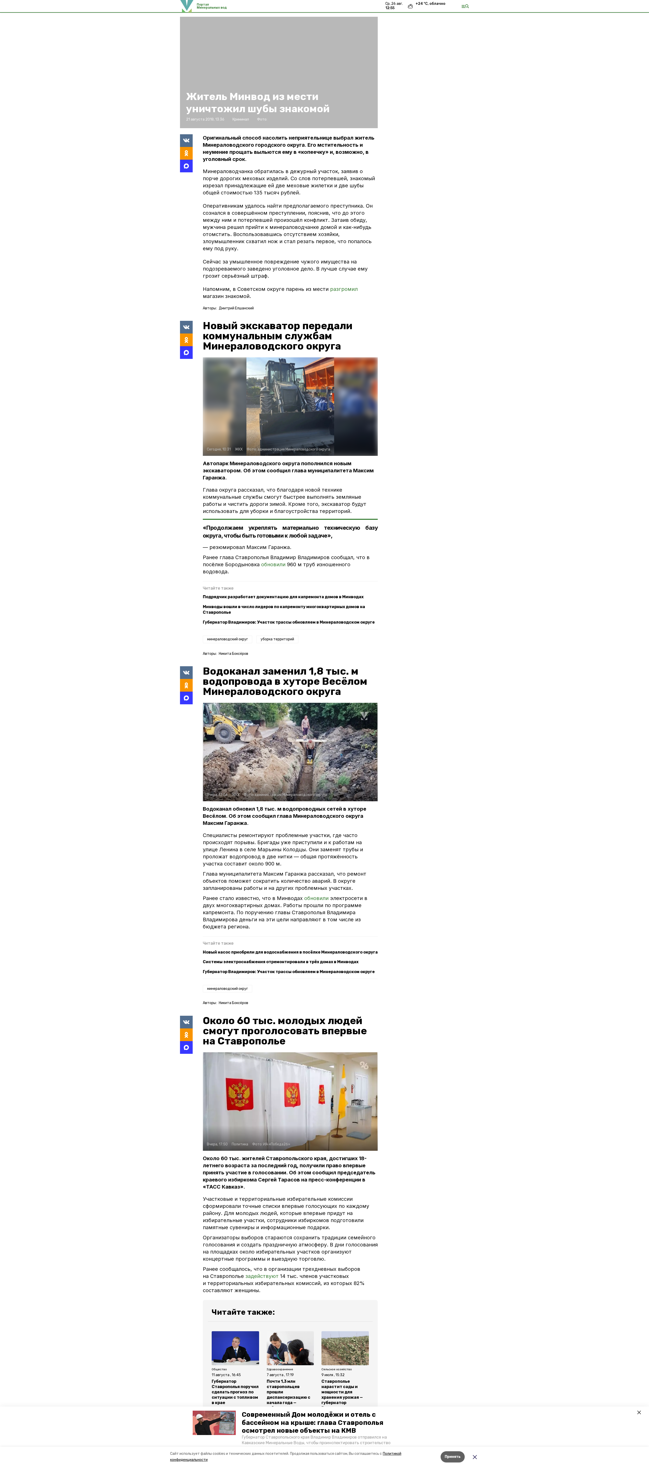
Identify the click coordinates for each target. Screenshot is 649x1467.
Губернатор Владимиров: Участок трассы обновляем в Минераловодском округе (289, 622)
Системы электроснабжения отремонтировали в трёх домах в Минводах (280, 961)
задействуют (262, 1276)
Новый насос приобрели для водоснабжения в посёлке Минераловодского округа (290, 952)
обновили (274, 564)
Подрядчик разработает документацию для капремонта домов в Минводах (283, 596)
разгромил (344, 289)
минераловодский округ (227, 639)
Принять (453, 1457)
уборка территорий (277, 639)
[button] (214, 1423)
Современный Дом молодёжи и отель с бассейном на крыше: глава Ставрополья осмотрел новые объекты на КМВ (312, 1422)
